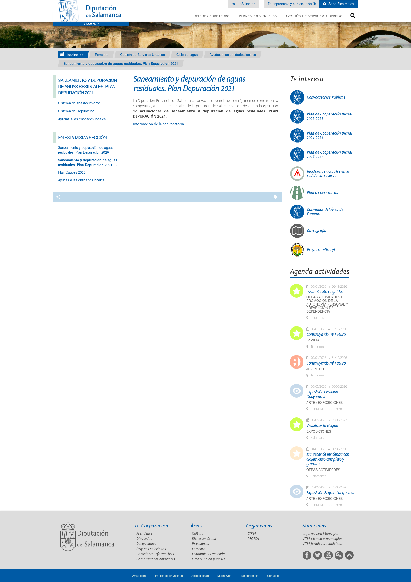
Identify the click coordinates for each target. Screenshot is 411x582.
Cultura (198, 534)
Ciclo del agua (187, 54)
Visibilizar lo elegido (322, 425)
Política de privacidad (169, 575)
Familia (312, 340)
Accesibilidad (200, 575)
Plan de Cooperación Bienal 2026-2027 (329, 154)
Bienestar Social (204, 539)
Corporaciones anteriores (155, 559)
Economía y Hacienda (208, 554)
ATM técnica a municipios (322, 539)
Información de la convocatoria (158, 123)
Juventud (315, 369)
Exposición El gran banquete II (330, 493)
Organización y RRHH (208, 559)
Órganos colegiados (151, 549)
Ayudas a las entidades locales (233, 54)
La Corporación (151, 526)
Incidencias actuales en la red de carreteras (328, 173)
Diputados (144, 539)
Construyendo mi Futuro (326, 334)
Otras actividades (323, 470)
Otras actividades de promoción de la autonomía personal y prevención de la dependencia (327, 304)
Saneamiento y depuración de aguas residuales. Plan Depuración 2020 (85, 150)
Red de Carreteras (211, 15)
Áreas (197, 526)
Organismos (259, 526)
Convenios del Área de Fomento (325, 211)
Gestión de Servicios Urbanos (314, 15)
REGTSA (253, 539)
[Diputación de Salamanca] (91, 11)
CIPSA (252, 534)
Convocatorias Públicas (326, 97)
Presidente (144, 534)
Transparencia (249, 575)
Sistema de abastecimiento (79, 102)
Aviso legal (139, 575)
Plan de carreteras (322, 193)
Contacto (273, 575)
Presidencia (200, 544)
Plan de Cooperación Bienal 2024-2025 (329, 135)
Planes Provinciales (258, 15)
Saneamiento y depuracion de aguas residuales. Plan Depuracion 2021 (121, 63)
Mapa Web (224, 575)
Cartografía (316, 231)
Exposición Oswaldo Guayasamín (322, 394)
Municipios (314, 526)
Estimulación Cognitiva (324, 292)
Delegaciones (146, 544)
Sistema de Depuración (76, 110)
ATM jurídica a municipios (323, 544)
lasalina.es (75, 54)
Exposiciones (318, 431)
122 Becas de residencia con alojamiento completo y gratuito (327, 459)
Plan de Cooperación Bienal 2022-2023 (329, 116)
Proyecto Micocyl (321, 250)
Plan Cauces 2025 (72, 172)
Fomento (101, 54)
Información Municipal (320, 534)
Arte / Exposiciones (324, 402)
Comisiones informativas (155, 554)
